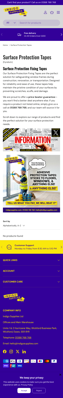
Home (5, 45)
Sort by (6, 221)
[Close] (60, 374)
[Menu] (58, 12)
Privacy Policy (27, 384)
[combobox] (31, 23)
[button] (52, 12)
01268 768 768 (23, 337)
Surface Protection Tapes (21, 45)
